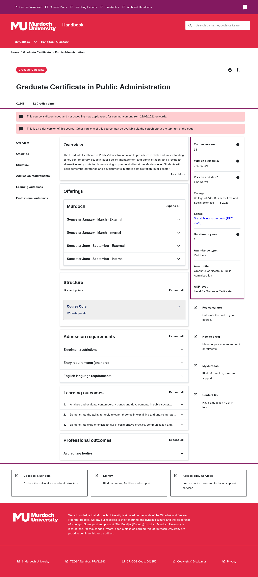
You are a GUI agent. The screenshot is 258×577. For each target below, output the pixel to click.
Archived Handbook (139, 7)
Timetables (112, 7)
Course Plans (58, 7)
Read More (178, 175)
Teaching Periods (86, 7)
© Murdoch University (35, 561)
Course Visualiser (30, 7)
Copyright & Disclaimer (191, 561)
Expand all (173, 205)
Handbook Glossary (55, 41)
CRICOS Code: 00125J (141, 561)
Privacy (231, 561)
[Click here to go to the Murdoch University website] (33, 27)
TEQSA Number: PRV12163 (88, 561)
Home (15, 52)
